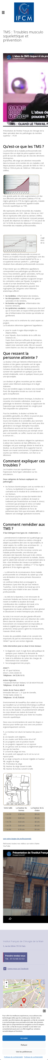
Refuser (24, 1045)
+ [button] (6, 982)
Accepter (24, 1038)
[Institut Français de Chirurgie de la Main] (24, 12)
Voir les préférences (24, 1052)
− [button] (6, 986)
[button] (44, 1011)
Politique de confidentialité (13, 1057)
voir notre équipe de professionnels (17, 838)
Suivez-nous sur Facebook (18, 968)
